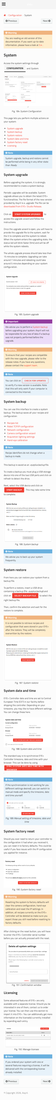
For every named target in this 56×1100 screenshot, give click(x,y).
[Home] (5, 15)
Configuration (15, 15)
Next (45, 21)
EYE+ (29, 4)
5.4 (41, 45)
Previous (12, 21)
